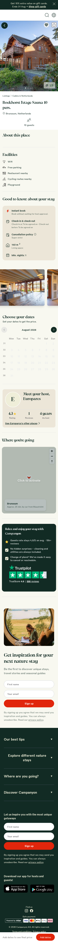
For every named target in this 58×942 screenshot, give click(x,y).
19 (25, 362)
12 (25, 356)
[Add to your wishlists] (46, 24)
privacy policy (35, 719)
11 (19, 356)
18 (18, 362)
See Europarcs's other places (21, 423)
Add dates (45, 937)
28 (39, 369)
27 (32, 369)
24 (11, 369)
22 (46, 362)
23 (53, 362)
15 (46, 356)
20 (32, 362)
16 (53, 356)
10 (11, 356)
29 (46, 369)
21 (39, 362)
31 (11, 375)
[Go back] (4, 25)
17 (11, 362)
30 (53, 369)
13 (32, 356)
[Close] (54, 3)
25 (18, 369)
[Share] (54, 24)
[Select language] (54, 15)
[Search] (47, 15)
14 (39, 356)
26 (25, 369)
